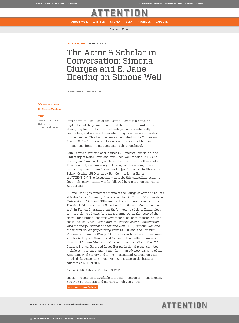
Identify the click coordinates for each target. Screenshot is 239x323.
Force (41, 120)
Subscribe (72, 4)
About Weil (79, 21)
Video (125, 29)
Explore (162, 21)
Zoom (157, 277)
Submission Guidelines (150, 4)
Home (39, 4)
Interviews (53, 120)
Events (114, 29)
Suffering (44, 123)
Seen (129, 21)
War (55, 127)
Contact (189, 4)
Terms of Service (86, 319)
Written (99, 21)
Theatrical (44, 127)
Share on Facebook (51, 109)
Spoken (115, 21)
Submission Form (173, 4)
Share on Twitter (50, 104)
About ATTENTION (54, 4)
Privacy (69, 319)
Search (199, 4)
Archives (144, 21)
